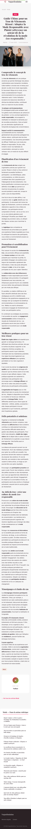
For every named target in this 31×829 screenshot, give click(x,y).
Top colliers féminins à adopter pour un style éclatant (15, 799)
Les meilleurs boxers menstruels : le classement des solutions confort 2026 (15, 748)
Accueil (4, 9)
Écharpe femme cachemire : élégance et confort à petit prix (15, 742)
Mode (8, 9)
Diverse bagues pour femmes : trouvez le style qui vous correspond (15, 726)
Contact (15, 819)
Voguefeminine (15, 1)
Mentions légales (6, 819)
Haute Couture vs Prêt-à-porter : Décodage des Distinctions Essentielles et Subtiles (15, 719)
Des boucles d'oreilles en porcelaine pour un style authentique (14, 753)
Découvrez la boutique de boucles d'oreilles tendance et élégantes (13, 737)
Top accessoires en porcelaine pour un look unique (15, 731)
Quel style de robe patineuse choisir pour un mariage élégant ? (14, 793)
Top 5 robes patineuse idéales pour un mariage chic (15, 777)
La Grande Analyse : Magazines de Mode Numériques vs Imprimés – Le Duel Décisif (15, 759)
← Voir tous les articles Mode (10, 698)
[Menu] (26, 1)
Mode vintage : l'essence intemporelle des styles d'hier (14, 782)
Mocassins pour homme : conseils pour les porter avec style (15, 771)
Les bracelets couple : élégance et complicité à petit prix (13, 766)
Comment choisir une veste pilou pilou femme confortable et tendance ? (15, 788)
